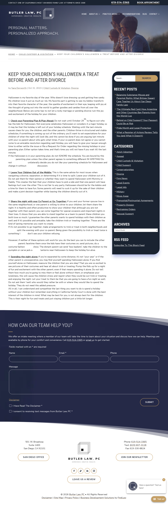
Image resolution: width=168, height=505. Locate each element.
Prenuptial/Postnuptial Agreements (134, 200)
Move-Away (122, 196)
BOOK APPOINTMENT (148, 2)
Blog (145, 14)
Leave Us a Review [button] (84, 479)
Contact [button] (153, 14)
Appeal (120, 156)
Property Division (125, 204)
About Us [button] (93, 14)
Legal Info (121, 187)
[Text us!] (158, 500)
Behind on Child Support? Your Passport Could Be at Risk (136, 122)
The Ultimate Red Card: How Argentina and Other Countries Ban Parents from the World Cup (136, 112)
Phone (113, 352)
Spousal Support (125, 213)
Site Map (58, 497)
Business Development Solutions (97, 497)
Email (62, 352)
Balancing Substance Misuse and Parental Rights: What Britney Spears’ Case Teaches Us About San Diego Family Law (135, 99)
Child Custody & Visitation (56, 88)
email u (89, 340)
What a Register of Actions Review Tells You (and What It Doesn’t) (137, 134)
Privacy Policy (72, 497)
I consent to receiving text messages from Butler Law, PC (43, 411)
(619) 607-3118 (138, 445)
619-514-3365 (120, 2)
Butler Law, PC (76, 494)
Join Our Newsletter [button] (134, 457)
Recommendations (131, 14)
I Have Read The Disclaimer (27, 406)
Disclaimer (14, 399)
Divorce (75, 88)
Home (84, 14)
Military (120, 191)
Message (13, 366)
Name (12, 352)
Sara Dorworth (18, 88)
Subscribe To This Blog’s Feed (129, 245)
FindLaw (122, 497)
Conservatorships (125, 169)
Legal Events (123, 182)
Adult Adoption (124, 151)
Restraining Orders (125, 209)
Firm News (121, 178)
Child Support (123, 165)
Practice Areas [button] (110, 14)
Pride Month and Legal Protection (133, 128)
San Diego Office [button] (33, 457)
